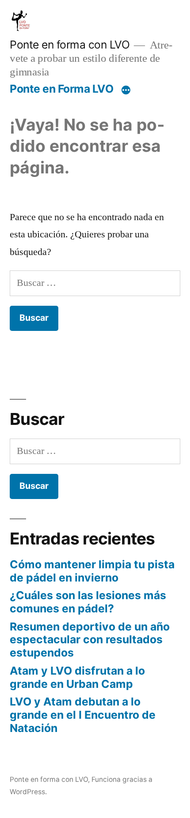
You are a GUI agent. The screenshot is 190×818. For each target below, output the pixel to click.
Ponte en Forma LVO (61, 88)
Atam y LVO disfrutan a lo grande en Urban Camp (77, 677)
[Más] (126, 90)
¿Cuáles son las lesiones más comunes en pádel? (88, 602)
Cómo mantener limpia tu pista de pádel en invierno (92, 571)
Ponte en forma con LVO (69, 44)
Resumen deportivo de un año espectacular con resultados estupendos (90, 639)
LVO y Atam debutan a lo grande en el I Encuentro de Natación (83, 714)
